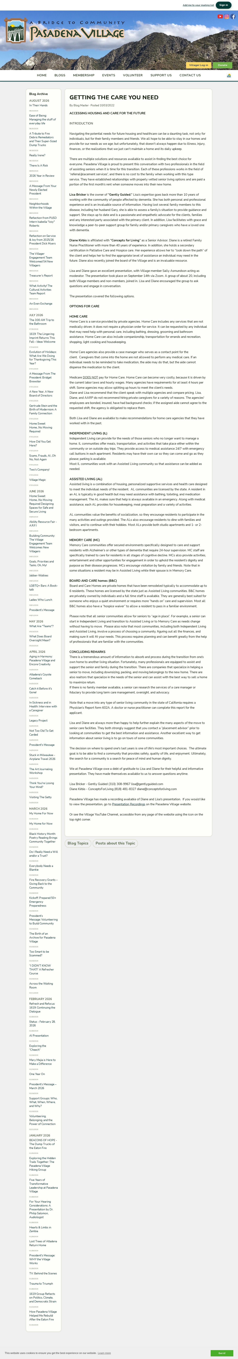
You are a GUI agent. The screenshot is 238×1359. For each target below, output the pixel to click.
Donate (222, 65)
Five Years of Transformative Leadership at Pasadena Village (43, 1185)
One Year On (37, 1074)
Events (108, 75)
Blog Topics (78, 843)
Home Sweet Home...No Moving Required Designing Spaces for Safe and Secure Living (41, 503)
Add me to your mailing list (198, 5)
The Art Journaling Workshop (40, 771)
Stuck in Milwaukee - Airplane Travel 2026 (42, 757)
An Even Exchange (40, 304)
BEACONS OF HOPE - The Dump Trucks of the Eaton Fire (43, 1144)
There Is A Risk (38, 165)
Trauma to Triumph (41, 1284)
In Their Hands (38, 105)
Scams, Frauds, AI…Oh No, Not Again (42, 457)
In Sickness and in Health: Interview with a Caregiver (43, 706)
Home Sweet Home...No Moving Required (40, 427)
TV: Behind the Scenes (43, 1273)
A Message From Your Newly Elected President (43, 190)
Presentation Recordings (128, 804)
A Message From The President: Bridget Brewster (42, 377)
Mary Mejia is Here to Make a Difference (42, 1062)
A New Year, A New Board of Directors (41, 393)
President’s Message (41, 610)
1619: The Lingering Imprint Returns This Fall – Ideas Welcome (42, 338)
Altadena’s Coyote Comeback (40, 676)
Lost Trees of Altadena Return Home (43, 1243)
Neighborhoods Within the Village (40, 206)
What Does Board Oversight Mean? (40, 638)
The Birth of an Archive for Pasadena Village (42, 937)
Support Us (161, 75)
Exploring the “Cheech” (37, 1048)
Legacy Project (38, 720)
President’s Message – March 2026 (43, 1086)
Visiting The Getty (40, 797)
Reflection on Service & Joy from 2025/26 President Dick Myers (42, 240)
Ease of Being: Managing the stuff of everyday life (42, 119)
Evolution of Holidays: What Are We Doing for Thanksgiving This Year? (43, 357)
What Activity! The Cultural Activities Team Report (40, 289)
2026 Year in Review (41, 176)
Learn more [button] (104, 1353)
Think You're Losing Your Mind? (41, 785)
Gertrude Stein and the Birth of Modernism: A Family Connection (43, 409)
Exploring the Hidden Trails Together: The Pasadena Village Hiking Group (42, 1164)
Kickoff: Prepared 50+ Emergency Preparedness (42, 902)
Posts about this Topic (115, 843)
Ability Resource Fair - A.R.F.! (43, 524)
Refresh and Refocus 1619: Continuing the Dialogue (42, 1007)
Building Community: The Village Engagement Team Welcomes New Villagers (42, 543)
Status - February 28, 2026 (42, 1024)
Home (42, 75)
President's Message (42, 745)
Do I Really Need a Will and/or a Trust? (43, 854)
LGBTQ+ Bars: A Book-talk (43, 587)
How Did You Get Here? (40, 443)
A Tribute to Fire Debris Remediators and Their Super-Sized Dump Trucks (43, 139)
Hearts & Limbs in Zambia (40, 1229)
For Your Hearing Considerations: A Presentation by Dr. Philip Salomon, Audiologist (41, 1209)
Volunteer (133, 75)
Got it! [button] (222, 1353)
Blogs (60, 75)
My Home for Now (40, 824)
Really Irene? (37, 155)
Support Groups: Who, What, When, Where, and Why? (43, 1102)
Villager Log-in (198, 65)
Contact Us (190, 75)
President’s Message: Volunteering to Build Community (43, 920)
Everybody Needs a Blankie (41, 868)
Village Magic (37, 480)
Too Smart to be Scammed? (39, 953)
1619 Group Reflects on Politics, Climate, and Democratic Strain (42, 1298)
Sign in (223, 5)
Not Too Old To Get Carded (41, 733)
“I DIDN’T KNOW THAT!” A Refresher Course (41, 969)
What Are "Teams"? (41, 626)
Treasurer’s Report (41, 276)
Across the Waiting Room (41, 985)
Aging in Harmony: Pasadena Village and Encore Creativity (42, 660)
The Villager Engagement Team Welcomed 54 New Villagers (41, 259)
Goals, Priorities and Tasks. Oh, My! (41, 563)
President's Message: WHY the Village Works (42, 1259)
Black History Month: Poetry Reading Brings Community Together (43, 838)
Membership (84, 75)
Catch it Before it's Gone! (40, 690)
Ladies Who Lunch (40, 600)
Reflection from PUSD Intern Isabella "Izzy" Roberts (43, 222)
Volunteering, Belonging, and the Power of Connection (42, 1120)
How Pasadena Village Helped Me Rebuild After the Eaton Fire (43, 1315)
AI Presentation (39, 1036)
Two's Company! (39, 470)
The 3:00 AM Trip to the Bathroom (41, 322)
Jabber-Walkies (38, 575)
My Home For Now (41, 813)
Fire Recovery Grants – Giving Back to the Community (43, 884)
